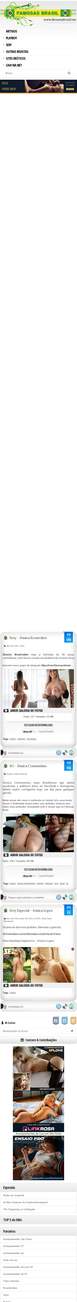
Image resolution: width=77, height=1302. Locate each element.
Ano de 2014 (13, 918)
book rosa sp (10, 1260)
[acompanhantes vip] (38, 86)
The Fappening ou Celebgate (19, 1209)
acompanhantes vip (13, 1253)
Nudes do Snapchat (13, 1195)
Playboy (11, 38)
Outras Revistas (16, 52)
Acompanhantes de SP (15, 1274)
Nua (56, 884)
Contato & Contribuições (41, 1040)
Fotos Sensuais (11, 1281)
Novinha (49, 884)
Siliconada (31, 739)
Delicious (65, 753)
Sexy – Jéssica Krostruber (28, 638)
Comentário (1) (15, 752)
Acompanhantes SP (13, 1246)
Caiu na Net (13, 65)
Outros (10, 774)
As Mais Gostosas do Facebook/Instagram (25, 1202)
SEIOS (62, 884)
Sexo (6, 1294)
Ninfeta (40, 884)
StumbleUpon (71, 753)
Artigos (11, 31)
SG (67, 884)
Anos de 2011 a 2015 (30, 918)
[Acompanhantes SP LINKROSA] (38, 1113)
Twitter (58, 753)
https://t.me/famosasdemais (56, 665)
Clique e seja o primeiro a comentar (26, 897)
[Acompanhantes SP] (38, 1068)
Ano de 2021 (13, 645)
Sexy (8, 45)
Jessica (13, 739)
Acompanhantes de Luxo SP (18, 1267)
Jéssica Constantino (26, 884)
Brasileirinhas (10, 1287)
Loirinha (21, 739)
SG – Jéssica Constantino (28, 766)
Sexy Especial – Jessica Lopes (30, 910)
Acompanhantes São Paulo (17, 1239)
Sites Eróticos (15, 59)
